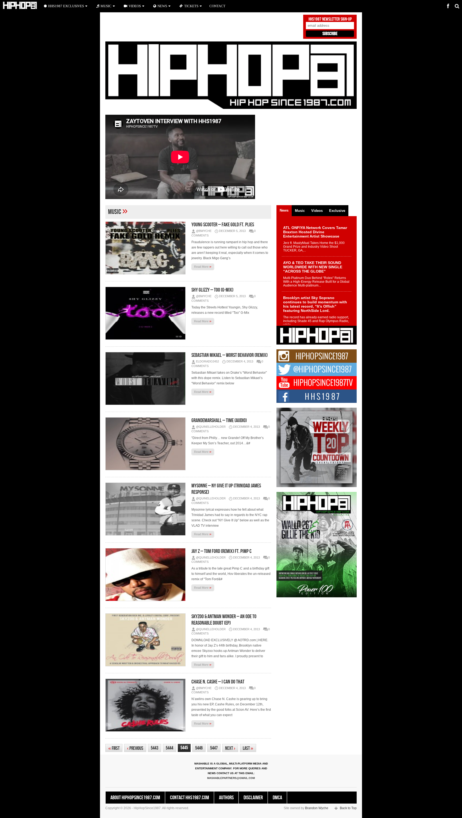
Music (106, 6)
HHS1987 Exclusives (66, 6)
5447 (214, 748)
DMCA (277, 797)
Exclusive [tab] (337, 211)
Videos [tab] (317, 211)
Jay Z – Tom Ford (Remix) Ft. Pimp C (221, 551)
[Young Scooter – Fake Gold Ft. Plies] (146, 247)
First (114, 748)
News (162, 6)
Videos (135, 6)
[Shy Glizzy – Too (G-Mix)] (146, 313)
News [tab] (284, 210)
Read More (202, 266)
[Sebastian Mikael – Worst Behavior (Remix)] (146, 378)
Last (248, 748)
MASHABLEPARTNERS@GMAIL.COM (231, 778)
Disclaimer (253, 797)
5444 (169, 748)
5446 (199, 748)
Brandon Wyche (316, 808)
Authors (226, 797)
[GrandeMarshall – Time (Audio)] (146, 443)
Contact (217, 6)
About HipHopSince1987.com (135, 797)
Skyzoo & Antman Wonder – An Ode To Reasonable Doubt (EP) (223, 619)
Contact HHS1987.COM (189, 797)
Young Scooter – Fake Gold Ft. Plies (222, 224)
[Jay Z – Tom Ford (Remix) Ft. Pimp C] (146, 574)
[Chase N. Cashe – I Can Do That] (146, 705)
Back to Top (348, 808)
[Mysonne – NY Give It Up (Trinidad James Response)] (146, 509)
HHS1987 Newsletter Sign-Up (330, 19)
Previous (135, 748)
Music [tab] (300, 211)
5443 (154, 748)
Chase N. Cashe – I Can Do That (217, 682)
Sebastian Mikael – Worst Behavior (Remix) (229, 355)
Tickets (191, 6)
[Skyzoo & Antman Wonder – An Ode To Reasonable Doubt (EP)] (146, 639)
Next (230, 748)
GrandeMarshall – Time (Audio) (219, 420)
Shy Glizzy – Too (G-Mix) (212, 290)
